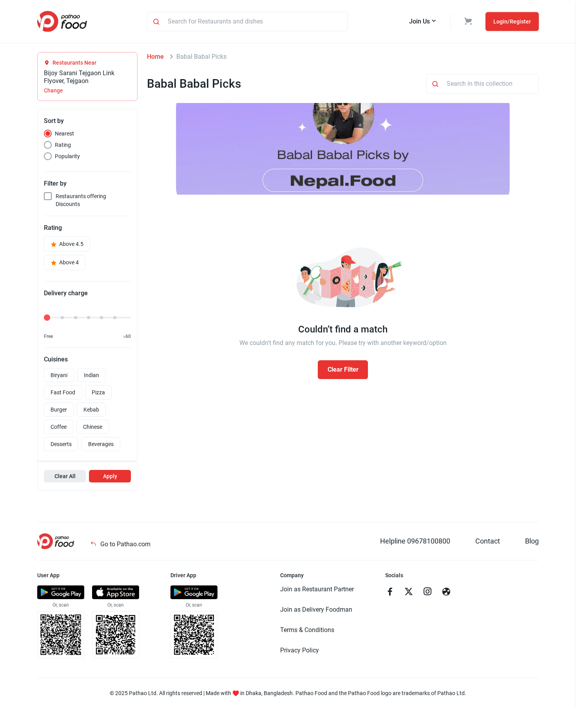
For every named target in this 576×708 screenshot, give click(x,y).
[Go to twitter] (408, 592)
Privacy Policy (299, 650)
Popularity (67, 156)
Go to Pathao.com (124, 544)
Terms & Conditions (307, 630)
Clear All (65, 476)
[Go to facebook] (390, 592)
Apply (110, 476)
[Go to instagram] (427, 592)
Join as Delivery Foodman (316, 609)
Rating (63, 145)
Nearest (64, 133)
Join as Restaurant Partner (317, 589)
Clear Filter (343, 369)
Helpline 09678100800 (415, 541)
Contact (487, 541)
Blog (532, 541)
